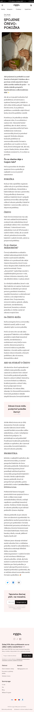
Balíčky (3, 9)
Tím (3, 687)
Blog (3, 690)
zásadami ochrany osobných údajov (19, 608)
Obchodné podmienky (7, 709)
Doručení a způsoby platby (7, 672)
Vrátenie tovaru (6, 676)
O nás (3, 684)
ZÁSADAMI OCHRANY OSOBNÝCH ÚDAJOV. (12, 660)
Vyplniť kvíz (28, 9)
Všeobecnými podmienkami (23, 659)
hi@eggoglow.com (22, 668)
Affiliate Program (6, 692)
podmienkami (12, 607)
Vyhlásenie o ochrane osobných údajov (23, 709)
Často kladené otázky (8, 668)
